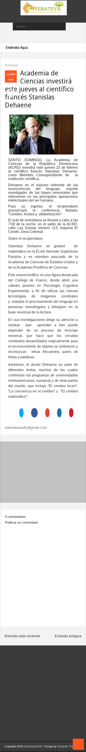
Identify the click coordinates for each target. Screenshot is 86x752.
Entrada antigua (68, 636)
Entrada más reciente (22, 636)
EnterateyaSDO (33, 746)
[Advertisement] (43, 473)
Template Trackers (68, 746)
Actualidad (11, 65)
